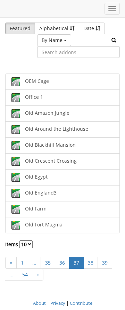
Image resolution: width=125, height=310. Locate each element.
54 (25, 274)
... (34, 262)
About (39, 303)
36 (62, 262)
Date (89, 28)
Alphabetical (54, 28)
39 (105, 262)
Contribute (81, 303)
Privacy (57, 303)
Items (12, 244)
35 (48, 262)
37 (76, 262)
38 (90, 262)
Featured (20, 28)
